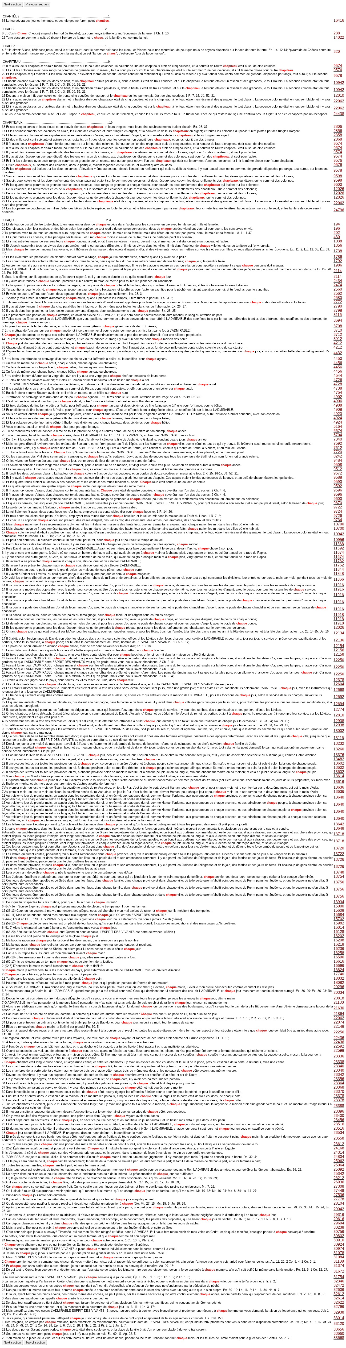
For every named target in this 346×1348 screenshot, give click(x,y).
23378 (339, 1096)
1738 (338, 251)
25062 (339, 1161)
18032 (339, 978)
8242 (338, 456)
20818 (339, 998)
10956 (339, 540)
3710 (338, 330)
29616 (339, 1219)
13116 (339, 738)
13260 (339, 749)
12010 (339, 95)
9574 (338, 66)
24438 (339, 114)
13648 (339, 828)
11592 (339, 548)
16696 (339, 966)
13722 (339, 854)
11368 (339, 544)
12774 (339, 709)
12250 (339, 660)
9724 (338, 511)
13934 (339, 902)
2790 (338, 306)
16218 (339, 944)
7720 (338, 452)
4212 (338, 343)
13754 (339, 876)
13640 (339, 797)
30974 (339, 1249)
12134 (339, 633)
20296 (339, 987)
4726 (338, 380)
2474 (338, 285)
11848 (339, 574)
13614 (339, 776)
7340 (338, 439)
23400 (339, 1116)
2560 (338, 289)
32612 (339, 1294)
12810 (339, 715)
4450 (338, 359)
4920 (338, 414)
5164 (338, 426)
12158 (339, 654)
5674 (338, 431)
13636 (339, 787)
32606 (339, 1290)
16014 (339, 927)
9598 (338, 176)
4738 (338, 388)
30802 (339, 1236)
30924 (339, 1244)
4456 (338, 363)
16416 (339, 20)
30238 (339, 1227)
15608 (339, 910)
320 (337, 52)
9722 (338, 507)
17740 (339, 974)
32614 (339, 1298)
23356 (339, 1079)
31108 (339, 1261)
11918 (339, 615)
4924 (338, 418)
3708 (338, 326)
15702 (339, 919)
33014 (339, 1318)
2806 (338, 127)
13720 (339, 848)
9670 (338, 503)
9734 (338, 520)
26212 (339, 1178)
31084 (339, 1257)
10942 (339, 83)
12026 (339, 189)
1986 (338, 265)
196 (337, 228)
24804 (339, 1157)
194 (337, 224)
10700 (339, 524)
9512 (338, 469)
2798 (338, 310)
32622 (339, 1302)
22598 (339, 1050)
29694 (339, 1223)
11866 (339, 579)
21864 (339, 1014)
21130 (339, 1002)
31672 (339, 1271)
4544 (338, 376)
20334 (339, 992)
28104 (339, 1203)
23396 (339, 1111)
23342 (339, 1075)
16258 (339, 953)
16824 (339, 970)
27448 (339, 1191)
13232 (339, 743)
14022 (339, 37)
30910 (339, 1240)
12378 (339, 680)
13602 (339, 763)
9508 (338, 465)
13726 (339, 859)
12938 (339, 721)
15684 (339, 915)
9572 (338, 473)
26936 (339, 1182)
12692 (339, 697)
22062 (339, 101)
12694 (339, 704)
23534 (339, 1133)
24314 (339, 1152)
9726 (338, 516)
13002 (339, 731)
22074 (339, 1022)
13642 (339, 824)
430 (337, 237)
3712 (338, 335)
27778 (339, 1199)
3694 (338, 320)
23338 (339, 1062)
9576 (338, 70)
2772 (338, 302)
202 (337, 233)
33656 (339, 1329)
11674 (339, 552)
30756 (339, 1232)
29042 (339, 1209)
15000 (339, 906)
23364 (339, 1083)
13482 (339, 759)
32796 (339, 1307)
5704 (338, 435)
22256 (339, 1032)
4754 (338, 393)
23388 (339, 1106)
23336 (339, 1056)
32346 (339, 1281)
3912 (338, 339)
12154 (339, 646)
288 (337, 33)
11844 (339, 569)
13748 (339, 872)
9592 (338, 486)
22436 (339, 1038)
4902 (338, 397)
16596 (339, 957)
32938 (339, 1312)
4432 (338, 353)
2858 (338, 135)
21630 (339, 1008)
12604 (339, 684)
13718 (339, 834)
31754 (339, 1277)
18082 (339, 983)
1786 (338, 257)
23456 (339, 1120)
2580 (338, 298)
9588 (338, 477)
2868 (338, 139)
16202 (339, 936)
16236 (339, 949)
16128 (339, 932)
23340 (339, 1066)
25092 (339, 1169)
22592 (339, 1046)
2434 (338, 281)
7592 (338, 443)
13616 (339, 782)
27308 (339, 1186)
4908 (338, 405)
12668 (339, 690)
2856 (338, 131)
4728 (338, 384)
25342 (339, 1174)
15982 (339, 923)
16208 (339, 940)
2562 (338, 293)
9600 (338, 185)
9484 (338, 460)
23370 (339, 1092)
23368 (339, 1087)
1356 (338, 245)
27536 (339, 1195)
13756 (339, 882)
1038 (338, 241)
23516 (339, 1124)
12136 (339, 640)
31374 (339, 1266)
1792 (338, 261)
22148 (339, 1026)
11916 (339, 585)
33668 (339, 1338)
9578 (338, 76)
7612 (338, 448)
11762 (339, 561)
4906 (338, 401)
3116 (338, 315)
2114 (338, 271)
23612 (339, 1144)
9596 (338, 490)
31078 (339, 1253)
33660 (339, 1333)
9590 (338, 482)
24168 (339, 1148)
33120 (339, 1324)
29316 (339, 1215)
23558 (339, 1138)
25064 (339, 1165)
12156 (339, 650)
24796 (339, 210)
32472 (339, 1285)
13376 (339, 755)
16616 (339, 961)
